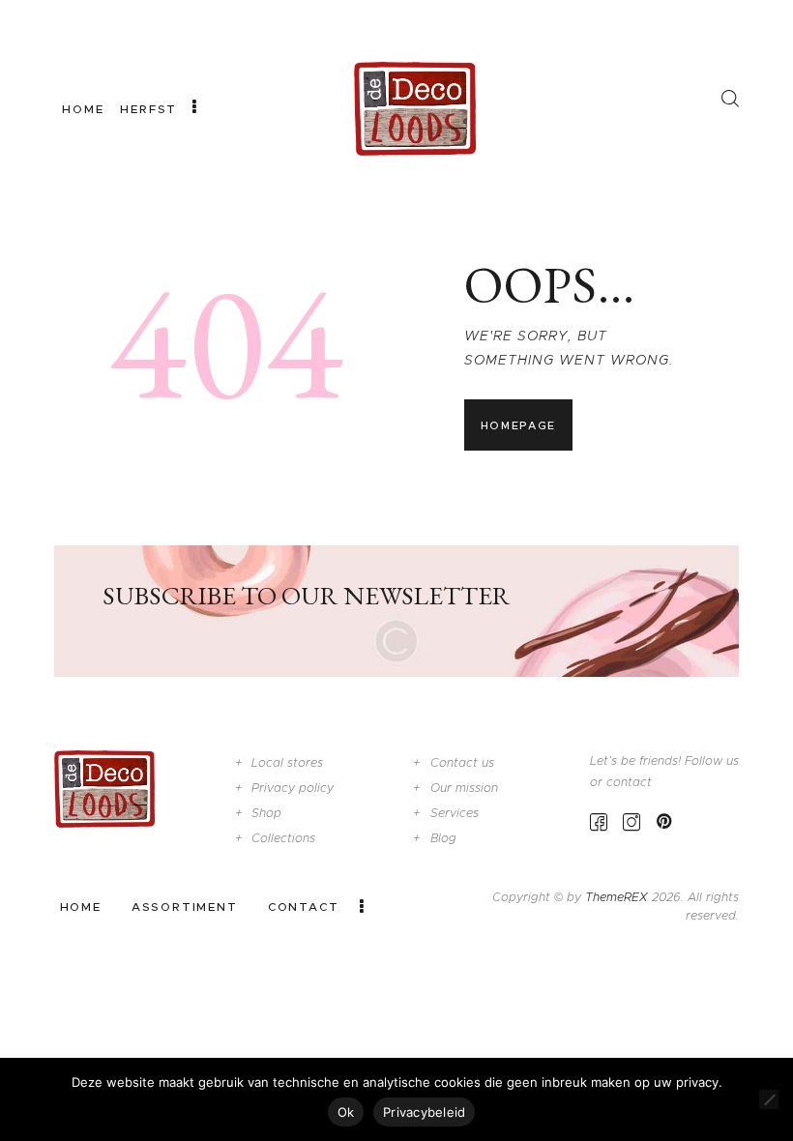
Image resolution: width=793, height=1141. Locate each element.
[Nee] (768, 1099)
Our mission (464, 787)
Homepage (518, 425)
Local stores (287, 762)
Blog (443, 838)
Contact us (462, 762)
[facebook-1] (598, 821)
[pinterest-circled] (664, 821)
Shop (266, 812)
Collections (283, 838)
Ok (346, 1112)
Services (454, 812)
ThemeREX (616, 897)
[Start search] (729, 98)
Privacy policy (292, 787)
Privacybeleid (424, 1112)
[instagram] (631, 821)
